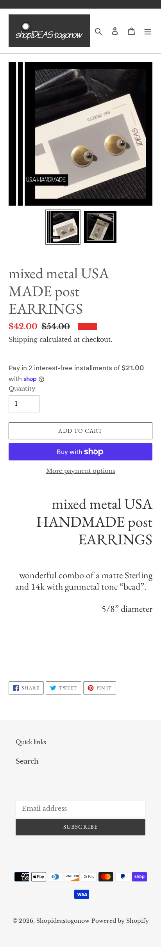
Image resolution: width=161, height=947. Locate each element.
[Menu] (148, 31)
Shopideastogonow (62, 920)
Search (27, 761)
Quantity (22, 388)
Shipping (23, 339)
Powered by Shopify (120, 920)
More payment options (80, 470)
